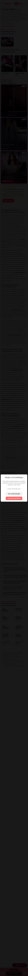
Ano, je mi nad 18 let (14, 498)
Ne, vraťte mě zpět (14, 494)
